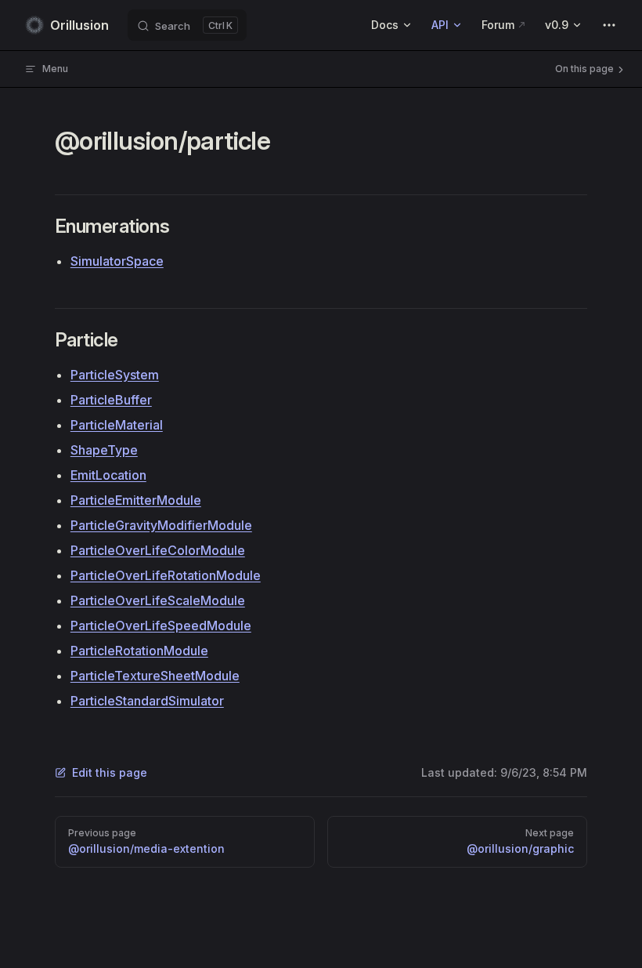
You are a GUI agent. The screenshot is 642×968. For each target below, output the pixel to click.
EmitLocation (108, 475)
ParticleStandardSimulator (147, 701)
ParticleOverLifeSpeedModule (160, 625)
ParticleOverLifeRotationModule (165, 575)
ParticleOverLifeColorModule (157, 550)
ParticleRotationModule (139, 650)
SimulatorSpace (117, 261)
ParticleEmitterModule (135, 500)
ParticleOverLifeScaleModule (157, 600)
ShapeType (104, 450)
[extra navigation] (609, 25)
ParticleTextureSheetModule (155, 675)
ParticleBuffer (111, 400)
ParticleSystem (114, 374)
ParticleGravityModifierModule (161, 525)
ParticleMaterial (116, 425)
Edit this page (109, 772)
